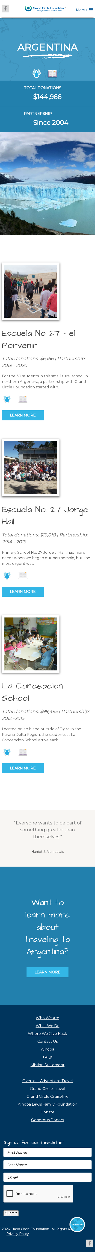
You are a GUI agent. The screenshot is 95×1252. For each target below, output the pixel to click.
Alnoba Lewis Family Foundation (47, 1104)
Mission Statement (48, 1065)
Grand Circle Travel (47, 1088)
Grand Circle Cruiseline (47, 1096)
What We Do (47, 1026)
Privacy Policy (17, 1234)
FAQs (47, 1057)
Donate (47, 1112)
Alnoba (47, 1049)
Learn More (23, 415)
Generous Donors (47, 1120)
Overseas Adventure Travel (47, 1081)
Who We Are (47, 1018)
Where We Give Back (47, 1033)
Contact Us (47, 1041)
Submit (11, 1213)
